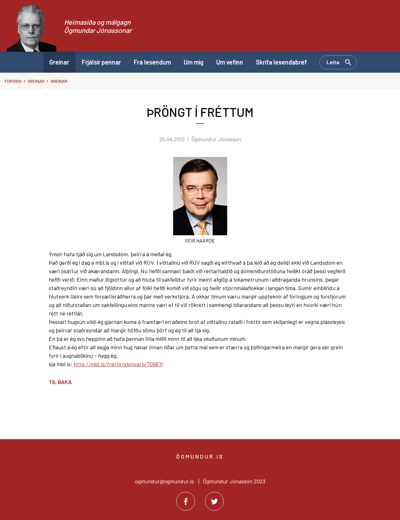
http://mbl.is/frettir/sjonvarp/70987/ (118, 364)
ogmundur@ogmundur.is (164, 481)
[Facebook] (185, 501)
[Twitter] (214, 501)
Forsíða (13, 81)
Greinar (36, 81)
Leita (333, 62)
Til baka (60, 381)
